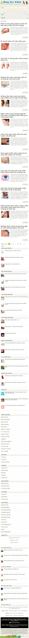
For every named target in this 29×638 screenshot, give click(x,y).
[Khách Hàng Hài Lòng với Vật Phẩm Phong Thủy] (14, 537)
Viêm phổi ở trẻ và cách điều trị (12, 264)
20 (20, 244)
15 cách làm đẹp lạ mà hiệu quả (11, 569)
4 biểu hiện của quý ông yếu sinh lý (13, 310)
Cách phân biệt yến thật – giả (12, 319)
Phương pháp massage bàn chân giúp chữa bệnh (15, 593)
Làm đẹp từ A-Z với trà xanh (10, 579)
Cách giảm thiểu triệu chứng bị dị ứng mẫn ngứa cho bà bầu (14, 154)
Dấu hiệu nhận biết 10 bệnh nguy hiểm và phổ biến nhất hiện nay (16, 393)
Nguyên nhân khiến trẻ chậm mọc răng (14, 257)
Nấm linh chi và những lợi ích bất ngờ (14, 375)
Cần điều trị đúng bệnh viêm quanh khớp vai (14, 59)
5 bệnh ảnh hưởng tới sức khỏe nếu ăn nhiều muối (15, 281)
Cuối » (2, 246)
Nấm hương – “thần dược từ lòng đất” (14, 326)
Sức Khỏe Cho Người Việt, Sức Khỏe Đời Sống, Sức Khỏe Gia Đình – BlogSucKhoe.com (15, 625)
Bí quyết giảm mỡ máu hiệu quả (13, 41)
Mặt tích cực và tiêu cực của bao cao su (13, 549)
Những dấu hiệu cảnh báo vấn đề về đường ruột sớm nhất (13, 78)
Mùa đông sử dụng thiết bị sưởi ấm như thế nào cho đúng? (16, 599)
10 (17, 244)
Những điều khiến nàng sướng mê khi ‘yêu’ (14, 560)
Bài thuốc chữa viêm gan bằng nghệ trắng (15, 359)
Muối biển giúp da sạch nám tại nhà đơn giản (14, 574)
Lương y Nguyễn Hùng (22, 625)
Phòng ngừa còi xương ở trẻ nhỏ (13, 250)
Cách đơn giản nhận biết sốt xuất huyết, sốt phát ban (14, 135)
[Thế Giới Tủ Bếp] (14, 540)
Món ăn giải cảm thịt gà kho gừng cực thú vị (15, 382)
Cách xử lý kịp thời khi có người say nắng (15, 342)
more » (21, 34)
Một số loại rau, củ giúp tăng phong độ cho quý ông (16, 555)
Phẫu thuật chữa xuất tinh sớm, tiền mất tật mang (16, 296)
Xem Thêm (25, 37)
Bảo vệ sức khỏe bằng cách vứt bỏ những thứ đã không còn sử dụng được (16, 399)
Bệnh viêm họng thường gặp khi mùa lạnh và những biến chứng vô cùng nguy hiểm (14, 115)
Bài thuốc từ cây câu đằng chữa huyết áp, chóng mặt (16, 366)
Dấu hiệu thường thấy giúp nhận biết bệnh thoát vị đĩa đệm (13, 189)
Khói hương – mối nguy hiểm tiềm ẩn (12, 588)
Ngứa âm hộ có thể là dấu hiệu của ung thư (15, 287)
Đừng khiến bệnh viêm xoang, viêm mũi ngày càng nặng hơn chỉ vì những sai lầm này (14, 207)
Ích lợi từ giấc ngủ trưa (10, 333)
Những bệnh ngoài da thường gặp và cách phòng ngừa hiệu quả (14, 227)
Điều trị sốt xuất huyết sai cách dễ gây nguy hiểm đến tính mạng (14, 24)
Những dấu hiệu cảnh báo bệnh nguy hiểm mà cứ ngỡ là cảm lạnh (14, 97)
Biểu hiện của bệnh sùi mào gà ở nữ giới (14, 349)
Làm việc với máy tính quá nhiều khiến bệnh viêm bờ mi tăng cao (13, 171)
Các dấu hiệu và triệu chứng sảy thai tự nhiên (15, 273)
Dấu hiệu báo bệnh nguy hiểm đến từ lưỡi (15, 405)
